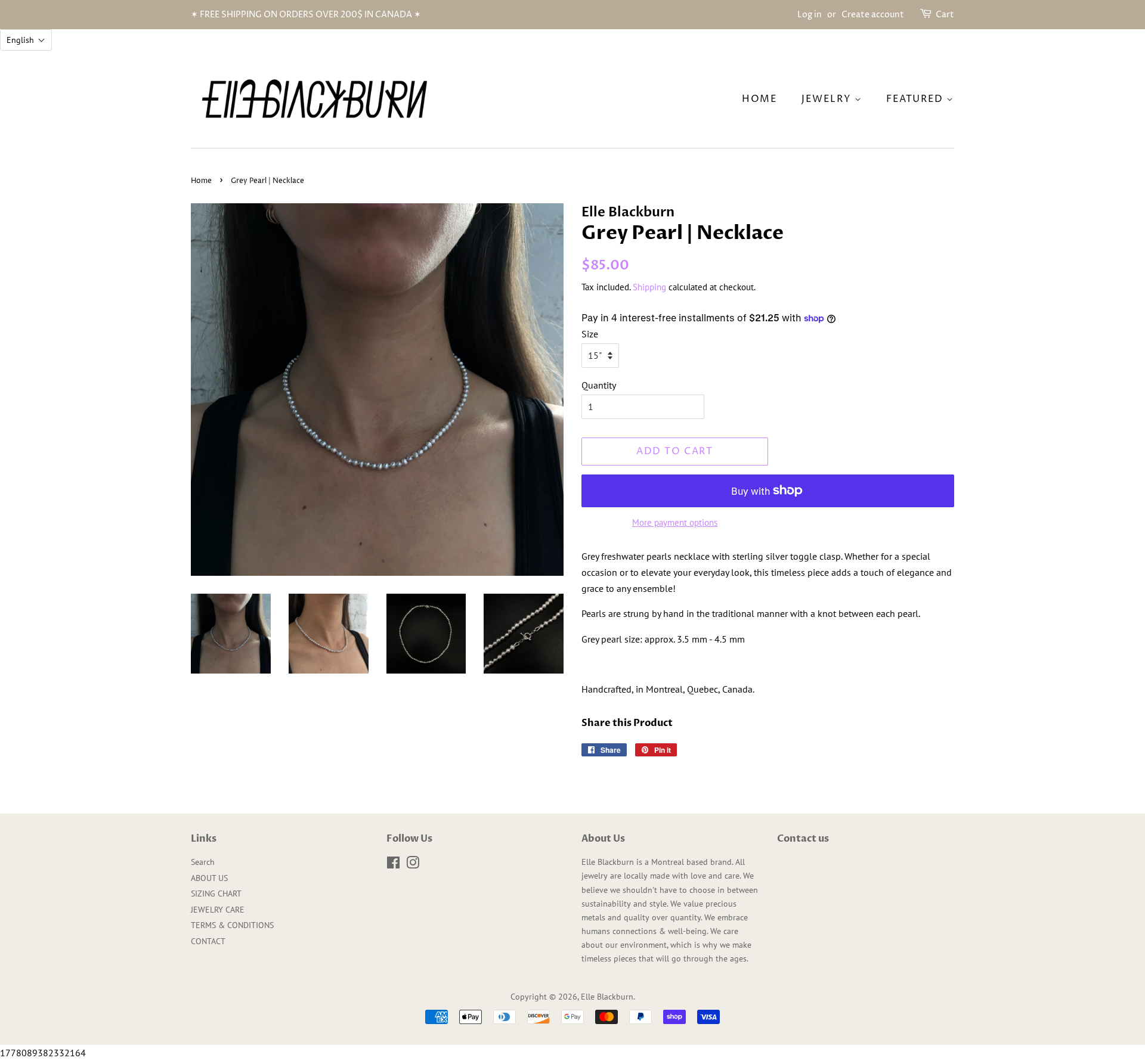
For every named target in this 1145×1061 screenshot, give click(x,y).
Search (203, 862)
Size (589, 334)
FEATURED (916, 99)
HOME (759, 99)
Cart (945, 14)
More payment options (674, 522)
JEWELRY (828, 99)
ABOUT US (209, 878)
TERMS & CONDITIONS (232, 925)
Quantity (598, 385)
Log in (809, 14)
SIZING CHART (216, 893)
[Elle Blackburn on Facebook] (393, 865)
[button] (26, 40)
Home (201, 181)
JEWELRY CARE (218, 909)
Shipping (649, 287)
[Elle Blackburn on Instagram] (412, 865)
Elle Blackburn (607, 996)
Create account (872, 14)
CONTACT (208, 941)
